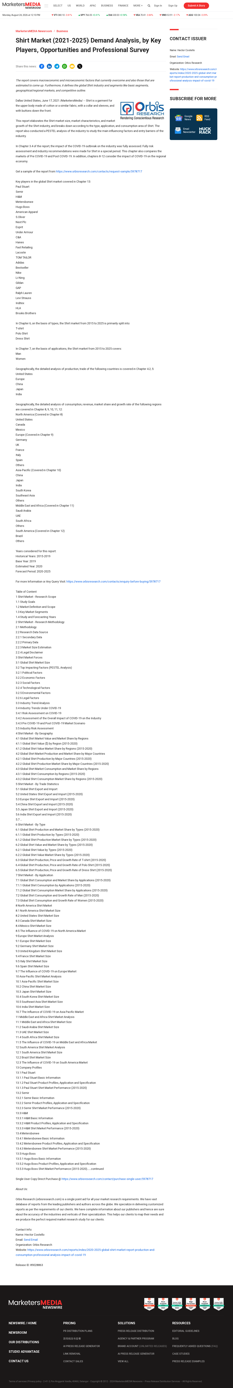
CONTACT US (19, 1361)
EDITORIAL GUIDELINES (185, 1330)
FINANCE (123, 5)
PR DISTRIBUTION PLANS (77, 1330)
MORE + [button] (138, 5)
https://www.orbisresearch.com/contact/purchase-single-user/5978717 (107, 1179)
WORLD (80, 5)
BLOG (175, 1338)
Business (62, 31)
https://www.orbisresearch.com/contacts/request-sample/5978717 (99, 171)
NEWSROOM (18, 1333)
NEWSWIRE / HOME (23, 1323)
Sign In (158, 5)
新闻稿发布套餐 (72, 1338)
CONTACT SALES (73, 1361)
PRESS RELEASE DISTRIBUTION (136, 1330)
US (69, 5)
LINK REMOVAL (72, 1353)
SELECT (57, 5)
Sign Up (172, 5)
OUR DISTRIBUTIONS (24, 1342)
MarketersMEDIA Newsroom (34, 31)
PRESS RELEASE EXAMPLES (188, 1361)
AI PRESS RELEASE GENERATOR (81, 1346)
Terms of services (18, 1381)
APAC (93, 5)
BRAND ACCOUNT (142, 1346)
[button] (46, 6)
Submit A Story (196, 5)
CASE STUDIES (181, 1353)
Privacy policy (35, 1381)
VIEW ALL (123, 1361)
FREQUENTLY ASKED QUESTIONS (195, 1346)
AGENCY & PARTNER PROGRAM (136, 1338)
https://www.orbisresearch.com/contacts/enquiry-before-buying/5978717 (113, 581)
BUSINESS (107, 5)
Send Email (31, 1239)
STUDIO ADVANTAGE (24, 1352)
